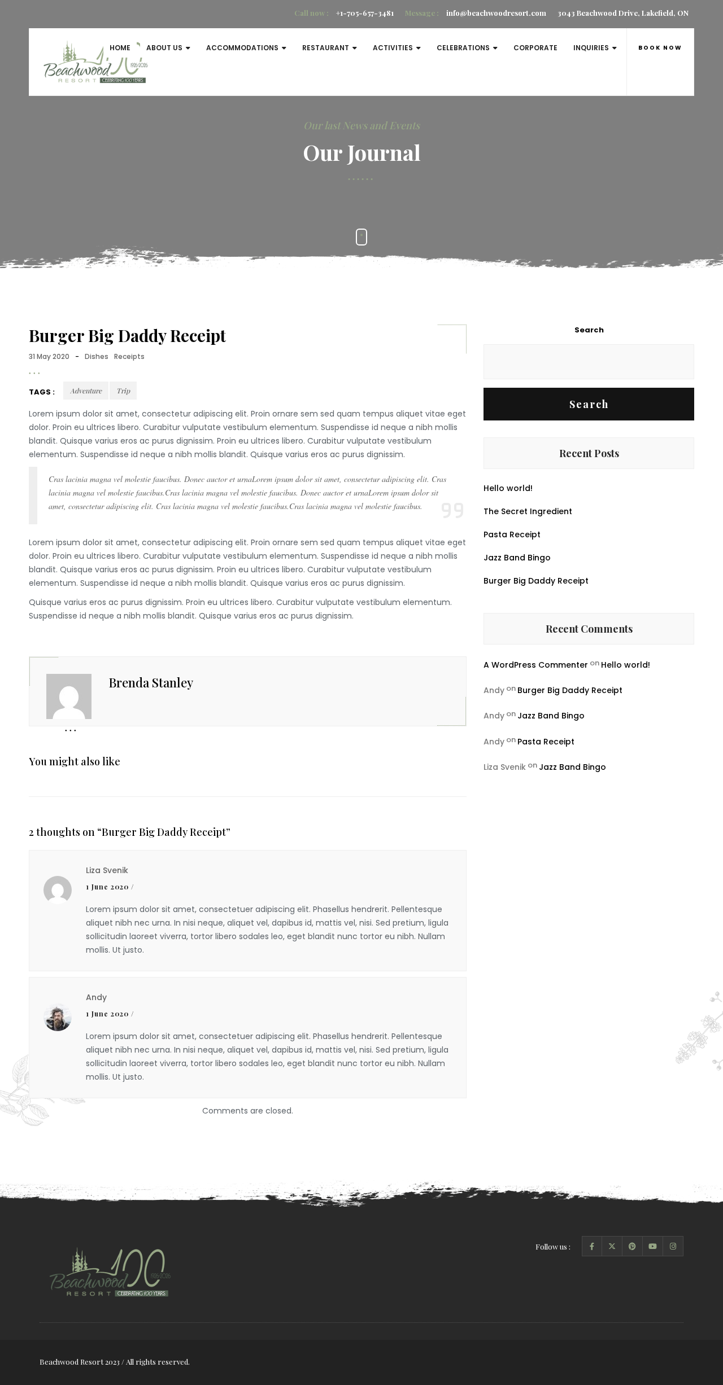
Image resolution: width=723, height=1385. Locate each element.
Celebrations (463, 47)
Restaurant (325, 47)
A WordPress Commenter (536, 664)
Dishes (96, 356)
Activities (393, 47)
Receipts (129, 356)
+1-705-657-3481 (344, 12)
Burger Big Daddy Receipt (536, 580)
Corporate (535, 47)
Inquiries (591, 47)
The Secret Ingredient (528, 511)
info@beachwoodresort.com (475, 12)
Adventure (86, 390)
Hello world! (508, 488)
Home (120, 47)
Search (589, 330)
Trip (123, 390)
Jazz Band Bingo (517, 557)
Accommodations (242, 47)
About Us (164, 47)
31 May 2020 (49, 356)
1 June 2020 (107, 886)
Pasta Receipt (512, 534)
